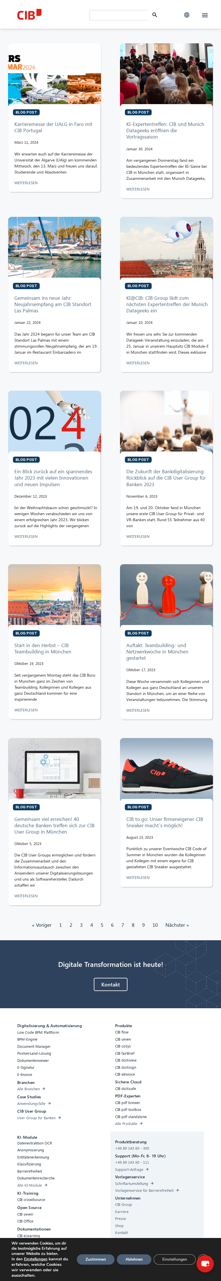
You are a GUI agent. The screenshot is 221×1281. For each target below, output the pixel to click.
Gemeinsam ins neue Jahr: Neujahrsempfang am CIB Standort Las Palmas (52, 304)
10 (155, 925)
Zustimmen (95, 1259)
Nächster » (177, 925)
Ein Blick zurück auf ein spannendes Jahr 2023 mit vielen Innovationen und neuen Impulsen (53, 477)
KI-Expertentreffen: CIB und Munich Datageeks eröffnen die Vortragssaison (165, 130)
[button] (186, 15)
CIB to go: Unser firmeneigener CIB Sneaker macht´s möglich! (164, 822)
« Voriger (42, 925)
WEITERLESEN (26, 182)
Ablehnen (134, 1259)
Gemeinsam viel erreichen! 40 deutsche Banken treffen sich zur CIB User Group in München (54, 825)
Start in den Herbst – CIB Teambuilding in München (43, 648)
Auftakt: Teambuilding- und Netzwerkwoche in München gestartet (157, 651)
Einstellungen (35, 1259)
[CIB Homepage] (52, 14)
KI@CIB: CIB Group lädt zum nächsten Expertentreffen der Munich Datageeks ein (167, 304)
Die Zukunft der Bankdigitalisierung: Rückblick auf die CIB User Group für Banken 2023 (166, 477)
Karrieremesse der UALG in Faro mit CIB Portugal (53, 127)
